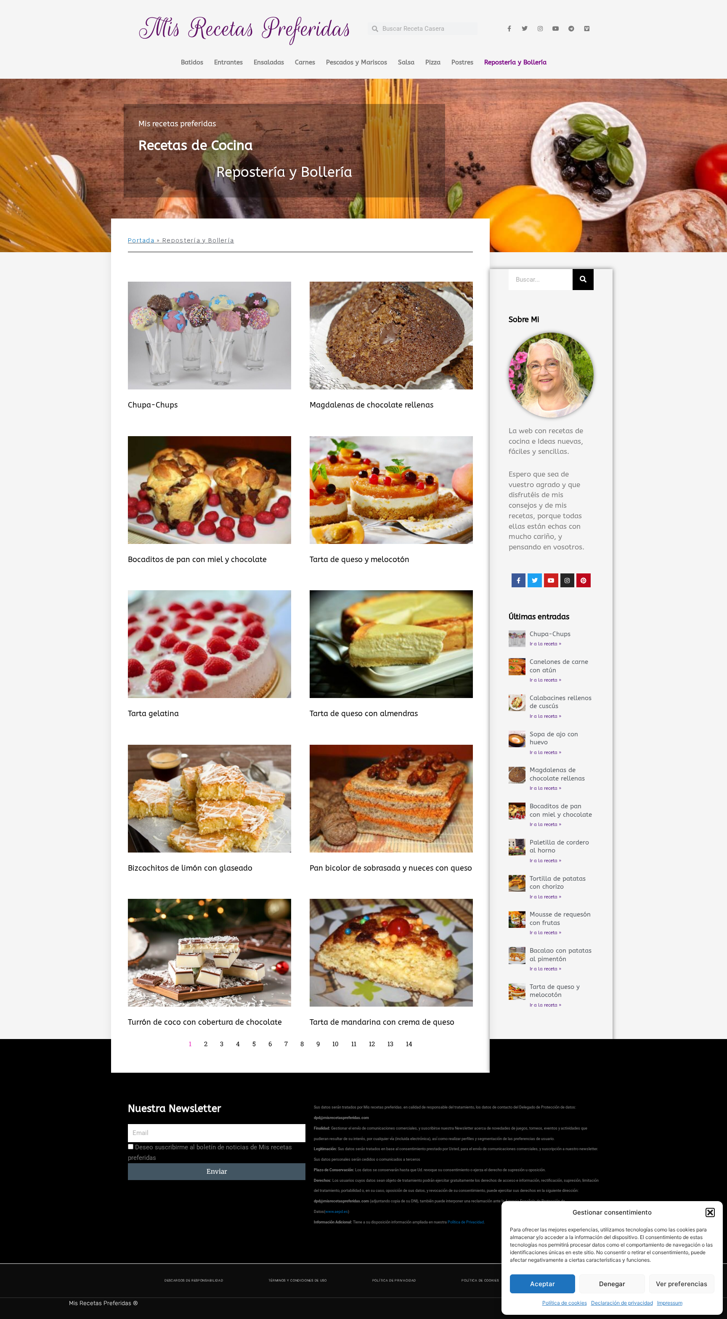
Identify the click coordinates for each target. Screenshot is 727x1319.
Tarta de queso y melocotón (359, 559)
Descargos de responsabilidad (194, 1280)
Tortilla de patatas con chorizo (558, 883)
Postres (462, 62)
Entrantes (228, 62)
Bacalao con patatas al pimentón (561, 955)
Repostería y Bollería (515, 62)
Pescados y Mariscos (356, 62)
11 (353, 1043)
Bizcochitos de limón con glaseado (190, 868)
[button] (710, 1212)
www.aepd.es (336, 1212)
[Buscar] (583, 279)
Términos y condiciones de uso (297, 1280)
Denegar (612, 1284)
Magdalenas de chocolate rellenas (371, 405)
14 (409, 1043)
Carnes (305, 62)
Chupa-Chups (153, 405)
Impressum (669, 1303)
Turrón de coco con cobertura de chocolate (205, 1022)
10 (335, 1043)
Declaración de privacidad (622, 1303)
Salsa (406, 62)
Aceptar (542, 1284)
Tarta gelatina (153, 713)
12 (372, 1043)
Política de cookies (564, 1303)
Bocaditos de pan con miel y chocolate (197, 559)
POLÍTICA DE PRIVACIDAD (394, 1280)
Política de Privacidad (466, 1222)
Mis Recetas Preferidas (245, 28)
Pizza (432, 62)
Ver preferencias (681, 1284)
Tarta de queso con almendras (364, 713)
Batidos (192, 62)
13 (390, 1043)
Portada (141, 240)
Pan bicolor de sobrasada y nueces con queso (391, 868)
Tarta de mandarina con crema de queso (382, 1022)
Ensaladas (269, 62)
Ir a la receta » (545, 644)
